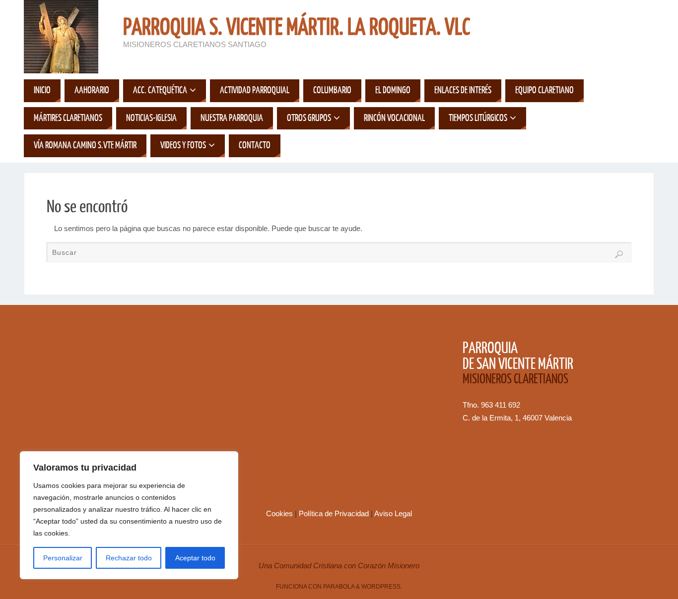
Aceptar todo (195, 558)
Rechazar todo (129, 558)
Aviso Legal (393, 513)
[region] (129, 515)
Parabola (338, 586)
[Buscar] (619, 254)
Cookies (280, 513)
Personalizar (62, 558)
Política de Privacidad (335, 513)
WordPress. (381, 586)
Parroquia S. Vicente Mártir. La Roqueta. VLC (296, 28)
